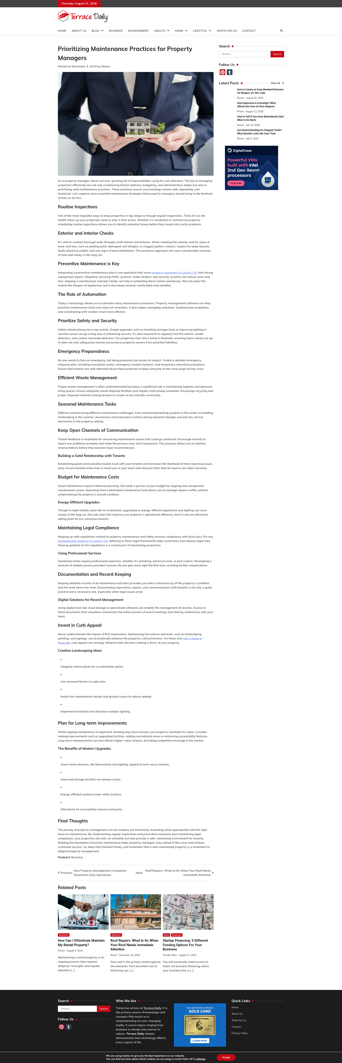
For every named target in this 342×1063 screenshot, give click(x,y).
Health (159, 30)
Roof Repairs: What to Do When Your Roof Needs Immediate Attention (134, 944)
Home (62, 30)
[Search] (281, 30)
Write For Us (227, 30)
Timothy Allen (170, 955)
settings (200, 1059)
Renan (106, 66)
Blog (95, 30)
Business (116, 30)
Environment (138, 30)
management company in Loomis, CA (82, 541)
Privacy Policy (240, 1033)
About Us (79, 30)
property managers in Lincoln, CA (174, 272)
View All (275, 83)
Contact (249, 30)
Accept (226, 1057)
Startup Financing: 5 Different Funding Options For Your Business (185, 944)
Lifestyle (200, 30)
